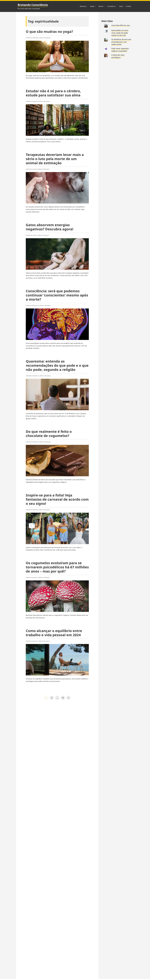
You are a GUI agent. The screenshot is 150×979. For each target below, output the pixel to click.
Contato (128, 6)
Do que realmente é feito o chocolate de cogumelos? (49, 433)
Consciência (111, 6)
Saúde (92, 6)
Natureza (83, 6)
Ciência (100, 6)
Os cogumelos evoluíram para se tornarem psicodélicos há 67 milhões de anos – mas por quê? (57, 567)
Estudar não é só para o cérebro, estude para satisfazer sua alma (53, 93)
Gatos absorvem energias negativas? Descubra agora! (49, 226)
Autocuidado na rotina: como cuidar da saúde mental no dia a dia (119, 32)
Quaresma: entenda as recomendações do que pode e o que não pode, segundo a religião (57, 365)
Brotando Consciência (33, 5)
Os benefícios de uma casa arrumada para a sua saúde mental (121, 41)
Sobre (121, 6)
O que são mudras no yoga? (49, 31)
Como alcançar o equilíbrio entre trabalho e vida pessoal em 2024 (54, 632)
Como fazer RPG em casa (120, 25)
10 (63, 698)
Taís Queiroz (47, 37)
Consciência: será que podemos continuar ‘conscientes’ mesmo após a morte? (57, 295)
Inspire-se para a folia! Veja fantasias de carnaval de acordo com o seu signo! (57, 499)
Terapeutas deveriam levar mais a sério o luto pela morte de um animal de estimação (55, 158)
